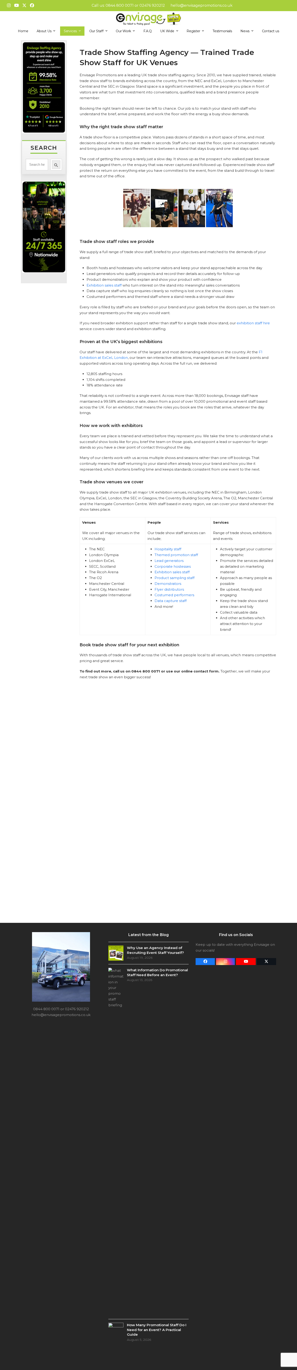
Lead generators (169, 560)
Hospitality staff (168, 549)
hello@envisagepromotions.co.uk (201, 5)
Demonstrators (168, 583)
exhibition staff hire (253, 323)
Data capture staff (171, 601)
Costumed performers (174, 595)
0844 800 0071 (120, 5)
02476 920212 (152, 5)
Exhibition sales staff (104, 285)
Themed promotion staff (176, 555)
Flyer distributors (169, 589)
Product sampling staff (174, 578)
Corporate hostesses (173, 566)
